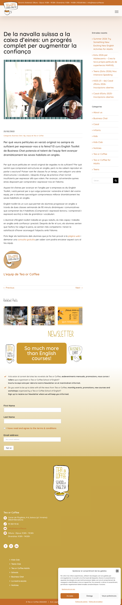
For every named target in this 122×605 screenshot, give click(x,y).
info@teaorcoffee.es (96, 3)
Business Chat (17, 136)
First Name (9, 405)
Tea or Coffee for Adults (102, 162)
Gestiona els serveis (68, 589)
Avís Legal (54, 602)
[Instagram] (11, 546)
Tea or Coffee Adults (20, 568)
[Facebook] (6, 546)
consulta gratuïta (26, 239)
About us (97, 112)
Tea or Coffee (100, 154)
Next (78, 287)
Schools (14, 572)
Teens (96, 169)
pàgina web (74, 236)
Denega (89, 596)
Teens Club (16, 564)
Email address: (11, 435)
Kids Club (98, 142)
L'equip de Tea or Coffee (34, 136)
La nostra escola (18, 581)
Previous (10, 287)
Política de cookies (81, 601)
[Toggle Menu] (117, 12)
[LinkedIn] (17, 546)
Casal (96, 124)
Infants (97, 130)
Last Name (9, 417)
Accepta (70, 596)
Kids (95, 136)
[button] (117, 571)
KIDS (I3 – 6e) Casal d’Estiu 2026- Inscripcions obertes (103, 84)
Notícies (97, 148)
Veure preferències (109, 596)
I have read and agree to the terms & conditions (31, 428)
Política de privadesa (95, 601)
